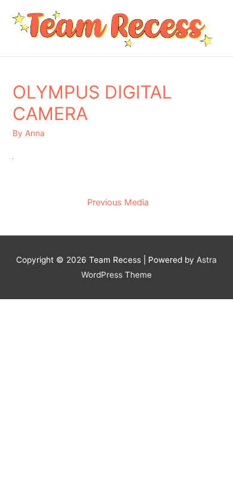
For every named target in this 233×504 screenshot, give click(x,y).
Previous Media (118, 202)
